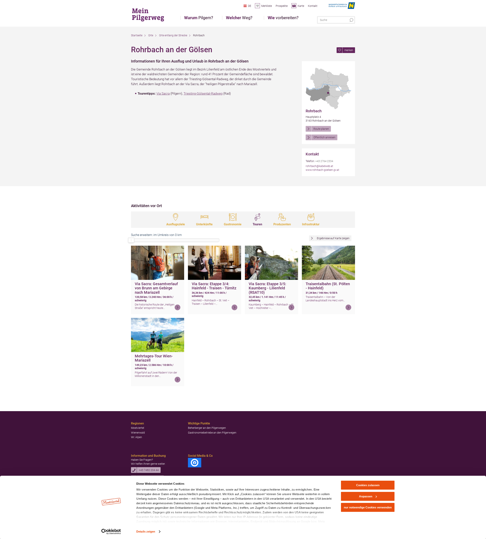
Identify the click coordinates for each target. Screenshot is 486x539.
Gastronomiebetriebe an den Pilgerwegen (212, 432)
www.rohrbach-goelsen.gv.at (322, 169)
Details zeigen (145, 531)
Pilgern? (198, 18)
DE (249, 6)
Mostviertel (137, 427)
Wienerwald (138, 432)
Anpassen (365, 496)
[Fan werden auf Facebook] (194, 462)
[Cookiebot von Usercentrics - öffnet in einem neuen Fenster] (111, 531)
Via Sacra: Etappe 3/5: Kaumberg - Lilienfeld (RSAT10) (267, 288)
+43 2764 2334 (324, 161)
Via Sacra (163, 93)
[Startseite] (150, 14)
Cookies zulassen (367, 485)
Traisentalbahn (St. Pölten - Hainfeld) (328, 286)
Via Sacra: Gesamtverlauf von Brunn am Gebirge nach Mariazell (156, 288)
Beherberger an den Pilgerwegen (207, 427)
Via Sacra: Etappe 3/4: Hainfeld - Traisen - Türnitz (214, 286)
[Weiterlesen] (177, 307)
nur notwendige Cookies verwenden (368, 507)
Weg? (239, 18)
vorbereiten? (283, 18)
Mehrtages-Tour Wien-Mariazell (154, 358)
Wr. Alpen (136, 437)
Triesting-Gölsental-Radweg (203, 93)
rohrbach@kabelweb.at (319, 166)
